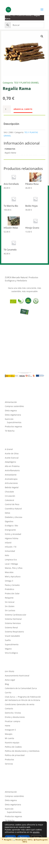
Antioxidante (10, 474)
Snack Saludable (12, 636)
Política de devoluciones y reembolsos (22, 751)
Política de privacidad (14, 755)
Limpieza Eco (11, 559)
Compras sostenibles (14, 406)
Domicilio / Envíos (13, 712)
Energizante (10, 529)
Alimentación (11, 402)
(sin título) (9, 671)
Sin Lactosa (10, 610)
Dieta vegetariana (13, 414)
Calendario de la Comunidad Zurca (21, 688)
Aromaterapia (11, 479)
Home (7, 15)
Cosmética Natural (13, 508)
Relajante (9, 597)
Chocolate (9, 491)
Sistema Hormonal (13, 619)
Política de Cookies (13, 746)
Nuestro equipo (12, 742)
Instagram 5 (10, 729)
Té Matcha (9, 430)
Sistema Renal (11, 627)
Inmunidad (10, 551)
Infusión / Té (10, 546)
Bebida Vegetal (12, 487)
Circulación (10, 496)
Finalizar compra (12, 721)
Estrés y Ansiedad (13, 534)
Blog (7, 684)
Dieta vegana (11, 410)
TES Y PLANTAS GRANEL (22, 15)
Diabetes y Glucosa (13, 517)
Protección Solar (12, 593)
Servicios (9, 763)
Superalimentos (14, 422)
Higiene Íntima (11, 538)
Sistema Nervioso (13, 623)
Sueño (8, 640)
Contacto (9, 708)
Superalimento (11, 644)
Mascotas (9, 572)
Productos (9, 759)
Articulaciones (11, 483)
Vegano (8, 648)
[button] (41, 36)
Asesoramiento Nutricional (17, 675)
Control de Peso (12, 504)
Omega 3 (9, 580)
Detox (7, 513)
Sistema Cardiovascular (15, 614)
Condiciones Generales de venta (19, 704)
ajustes (36, 832)
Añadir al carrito (23, 109)
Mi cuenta (9, 738)
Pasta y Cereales (12, 585)
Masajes (8, 734)
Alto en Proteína (12, 466)
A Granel (9, 449)
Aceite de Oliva (12, 453)
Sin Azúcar (10, 602)
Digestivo (9, 521)
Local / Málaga (11, 564)
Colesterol (9, 500)
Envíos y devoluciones (15, 717)
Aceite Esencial (12, 457)
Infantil (8, 542)
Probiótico (9, 589)
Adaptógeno (10, 462)
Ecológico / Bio (11, 525)
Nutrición (9, 419)
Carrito (8, 692)
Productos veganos (13, 426)
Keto (7, 555)
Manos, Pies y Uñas (13, 568)
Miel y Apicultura (12, 576)
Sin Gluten (9, 606)
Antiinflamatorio (12, 470)
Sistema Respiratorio (14, 631)
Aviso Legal (10, 680)
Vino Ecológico (11, 653)
